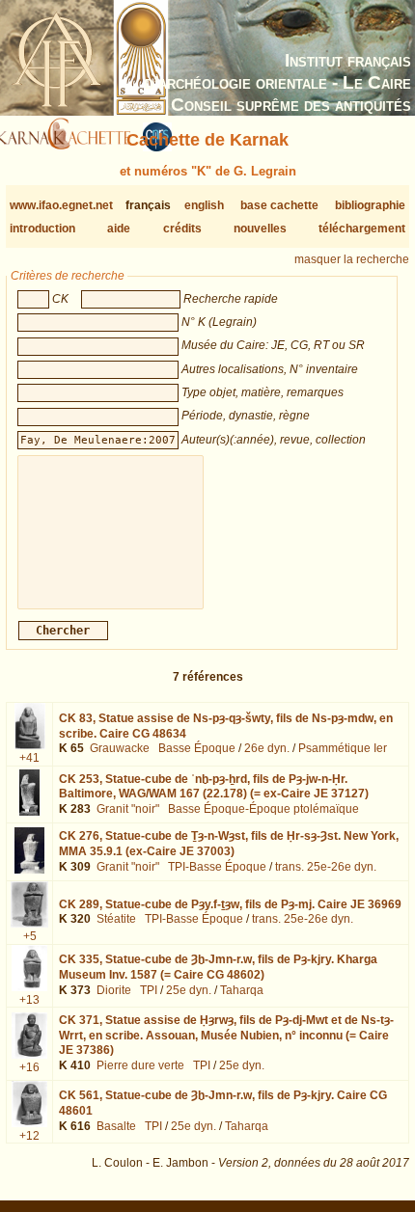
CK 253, (214, 786)
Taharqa (241, 990)
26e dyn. (267, 748)
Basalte (116, 1126)
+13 (29, 1000)
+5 (30, 936)
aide (118, 228)
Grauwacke (120, 748)
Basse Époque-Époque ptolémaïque (263, 809)
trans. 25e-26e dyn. (325, 867)
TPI (148, 990)
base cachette (279, 205)
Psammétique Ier (342, 748)
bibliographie (370, 205)
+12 (29, 1136)
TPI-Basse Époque (217, 867)
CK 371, (226, 1035)
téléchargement (361, 228)
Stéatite (116, 919)
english (204, 205)
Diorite (114, 990)
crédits (182, 228)
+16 (29, 1067)
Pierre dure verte (140, 1065)
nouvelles (260, 228)
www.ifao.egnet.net (61, 205)
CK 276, (229, 843)
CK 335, (218, 967)
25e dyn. (188, 990)
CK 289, (230, 904)
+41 (29, 758)
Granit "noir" (128, 809)
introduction (42, 228)
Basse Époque (196, 748)
